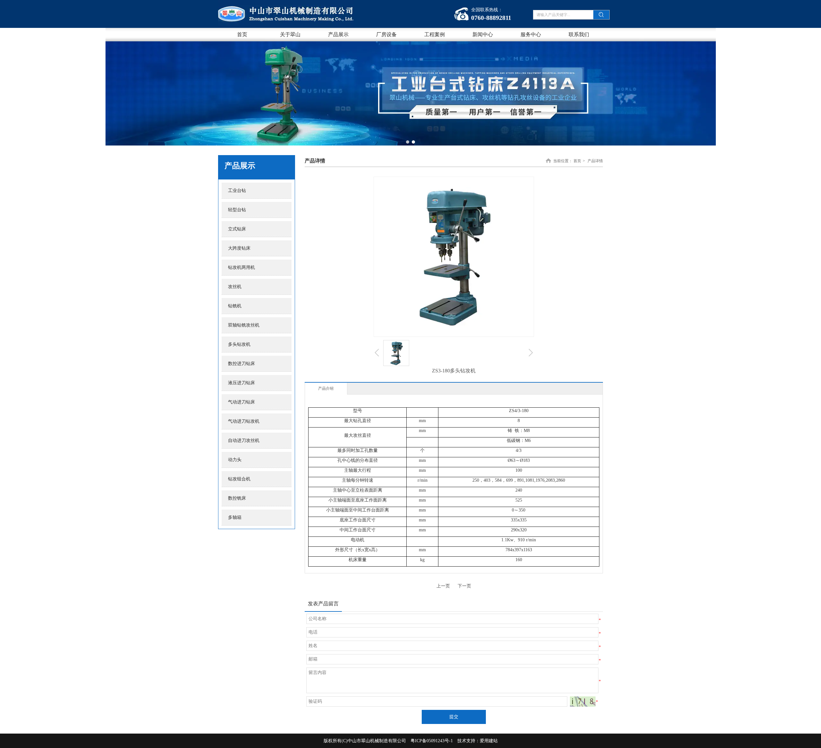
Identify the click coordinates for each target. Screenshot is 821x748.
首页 (577, 161)
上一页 (443, 586)
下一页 (464, 586)
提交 (453, 716)
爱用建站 (489, 740)
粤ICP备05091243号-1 (431, 740)
